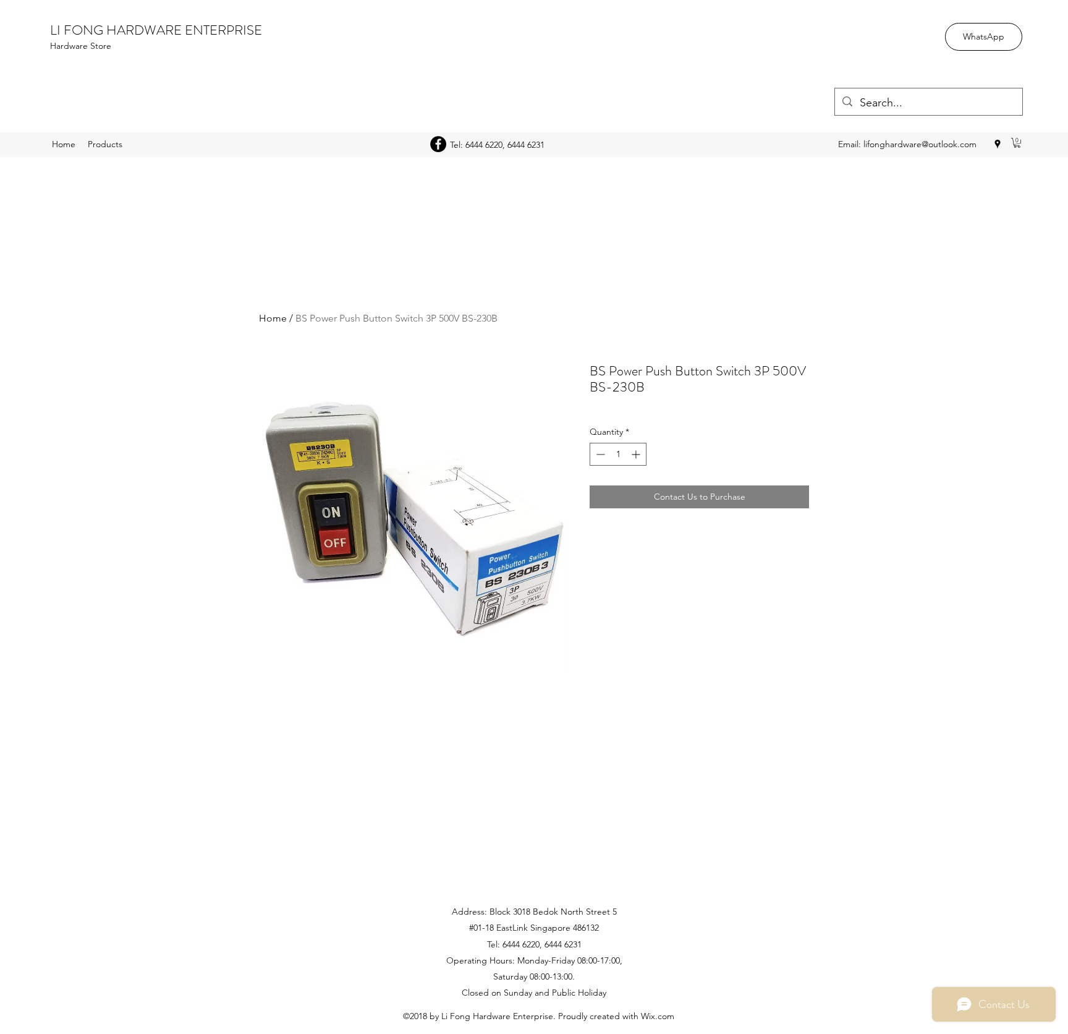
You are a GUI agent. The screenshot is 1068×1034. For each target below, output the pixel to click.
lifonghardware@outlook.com (920, 144)
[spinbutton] (618, 454)
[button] (1017, 143)
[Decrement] (599, 454)
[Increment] (637, 454)
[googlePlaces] (997, 144)
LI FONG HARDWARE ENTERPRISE (156, 30)
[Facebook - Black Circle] (438, 144)
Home (273, 318)
